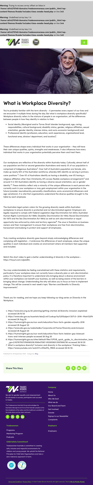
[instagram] (18, 417)
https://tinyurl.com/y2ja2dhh (16, 259)
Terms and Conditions (15, 481)
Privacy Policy (27, 481)
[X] (73, 368)
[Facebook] (68, 368)
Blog (36, 354)
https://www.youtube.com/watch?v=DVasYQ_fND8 (31, 348)
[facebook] (8, 417)
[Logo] (17, 40)
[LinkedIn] (79, 368)
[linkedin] (22, 417)
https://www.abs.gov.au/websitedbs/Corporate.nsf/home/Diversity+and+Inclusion (46, 328)
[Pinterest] (84, 368)
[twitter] (13, 417)
